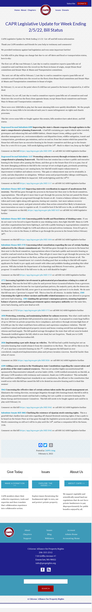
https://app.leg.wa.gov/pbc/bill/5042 (36, 407)
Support (27, 538)
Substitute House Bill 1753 (13, 245)
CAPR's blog (50, 450)
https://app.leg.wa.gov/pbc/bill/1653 (44, 210)
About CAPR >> (76, 483)
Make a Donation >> (15, 484)
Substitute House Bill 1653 (13, 188)
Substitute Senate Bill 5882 (13, 412)
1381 (25, 298)
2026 (3, 342)
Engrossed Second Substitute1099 (16, 127)
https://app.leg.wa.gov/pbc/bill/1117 (36, 183)
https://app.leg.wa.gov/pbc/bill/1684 (36, 239)
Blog (49, 534)
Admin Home (71, 534)
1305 (82, 292)
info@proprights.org (46, 563)
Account (71, 530)
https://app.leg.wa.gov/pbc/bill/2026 (34, 360)
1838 (3, 315)
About (23, 10)
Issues (58, 10)
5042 (3, 389)
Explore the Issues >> (45, 484)
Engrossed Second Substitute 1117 (17, 156)
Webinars (49, 538)
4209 (3, 365)
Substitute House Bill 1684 (13, 218)
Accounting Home (71, 538)
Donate (82, 4)
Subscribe (71, 3)
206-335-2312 (45, 552)
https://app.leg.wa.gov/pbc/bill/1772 (34, 310)
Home (17, 10)
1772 (3, 280)
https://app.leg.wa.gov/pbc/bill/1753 (36, 275)
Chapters (32, 10)
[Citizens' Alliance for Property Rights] (46, 9)
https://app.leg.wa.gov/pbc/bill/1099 (36, 151)
